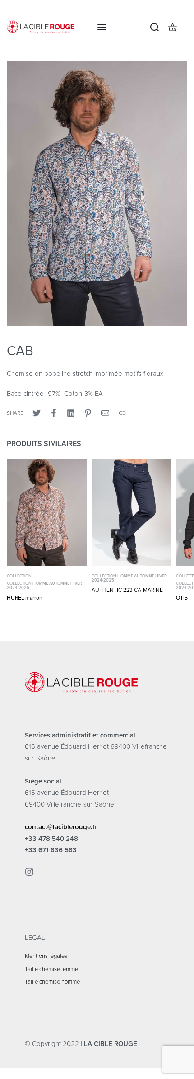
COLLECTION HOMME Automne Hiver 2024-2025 (44, 586)
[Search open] (154, 27)
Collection (19, 576)
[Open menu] (102, 27)
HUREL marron (24, 598)
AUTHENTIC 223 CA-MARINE (127, 590)
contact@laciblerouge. (58, 827)
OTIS (182, 598)
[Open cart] (172, 27)
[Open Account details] (186, 27)
